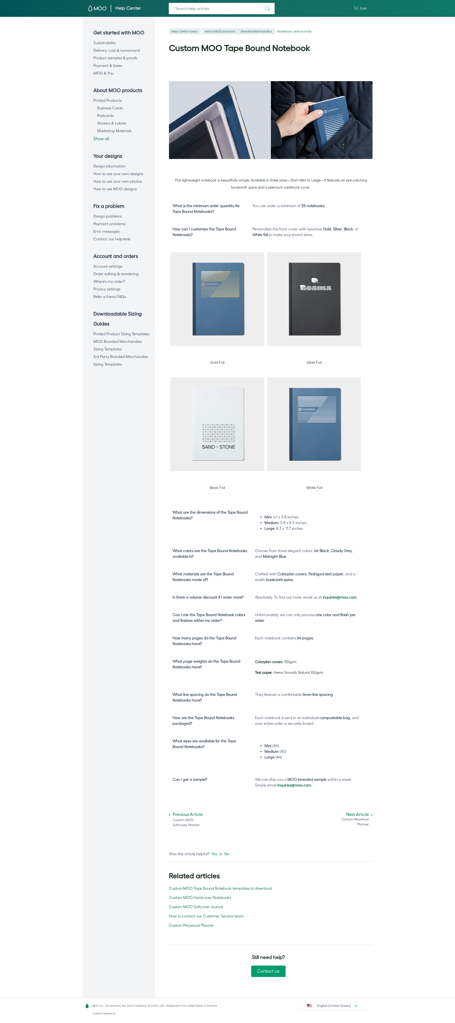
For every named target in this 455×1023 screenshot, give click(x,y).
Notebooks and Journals (294, 31)
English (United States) (334, 1006)
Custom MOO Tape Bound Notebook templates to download (220, 888)
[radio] (214, 854)
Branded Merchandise (256, 31)
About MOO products (220, 31)
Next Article (357, 814)
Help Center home (184, 31)
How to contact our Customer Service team (206, 916)
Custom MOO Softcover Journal (196, 907)
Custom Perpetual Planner (191, 925)
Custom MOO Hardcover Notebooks (200, 897)
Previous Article (188, 814)
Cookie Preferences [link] (103, 1013)
